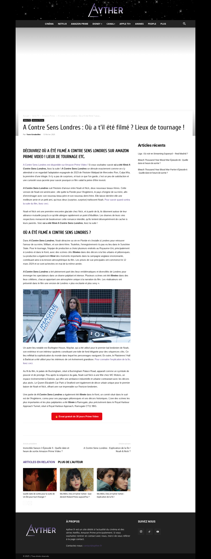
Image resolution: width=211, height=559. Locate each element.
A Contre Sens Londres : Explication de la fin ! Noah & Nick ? (107, 450)
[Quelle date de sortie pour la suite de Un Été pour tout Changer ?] (40, 479)
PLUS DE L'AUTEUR (70, 462)
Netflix (62, 23)
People (152, 23)
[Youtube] (158, 532)
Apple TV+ (125, 23)
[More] (116, 429)
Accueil (26, 115)
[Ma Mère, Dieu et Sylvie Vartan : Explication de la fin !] (114, 479)
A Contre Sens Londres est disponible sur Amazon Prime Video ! (55, 164)
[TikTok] (149, 532)
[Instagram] (141, 532)
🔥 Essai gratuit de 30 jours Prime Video (77, 416)
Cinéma (49, 23)
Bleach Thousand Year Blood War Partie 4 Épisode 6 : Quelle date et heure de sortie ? (162, 171)
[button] (184, 24)
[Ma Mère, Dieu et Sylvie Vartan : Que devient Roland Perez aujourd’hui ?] (77, 479)
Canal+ (111, 23)
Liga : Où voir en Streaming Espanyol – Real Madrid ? (163, 153)
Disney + (97, 23)
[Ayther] (105, 10)
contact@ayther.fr (92, 545)
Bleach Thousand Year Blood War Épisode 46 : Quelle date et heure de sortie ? (163, 161)
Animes (139, 23)
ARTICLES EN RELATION (39, 462)
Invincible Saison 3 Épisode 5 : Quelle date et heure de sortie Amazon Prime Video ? (46, 450)
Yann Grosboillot (34, 134)
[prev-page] (25, 503)
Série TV (35, 115)
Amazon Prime (79, 23)
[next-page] (30, 503)
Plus (163, 23)
